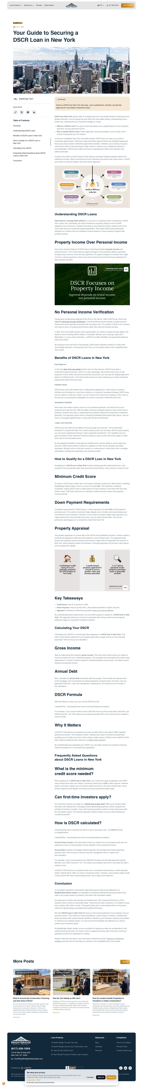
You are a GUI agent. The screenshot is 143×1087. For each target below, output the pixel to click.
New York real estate (72, 369)
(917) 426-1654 (20, 1048)
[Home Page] (71, 5)
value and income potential (102, 610)
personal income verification (74, 322)
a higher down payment (96, 740)
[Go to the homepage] (21, 1040)
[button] (16, 5)
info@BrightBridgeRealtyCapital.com (28, 1059)
